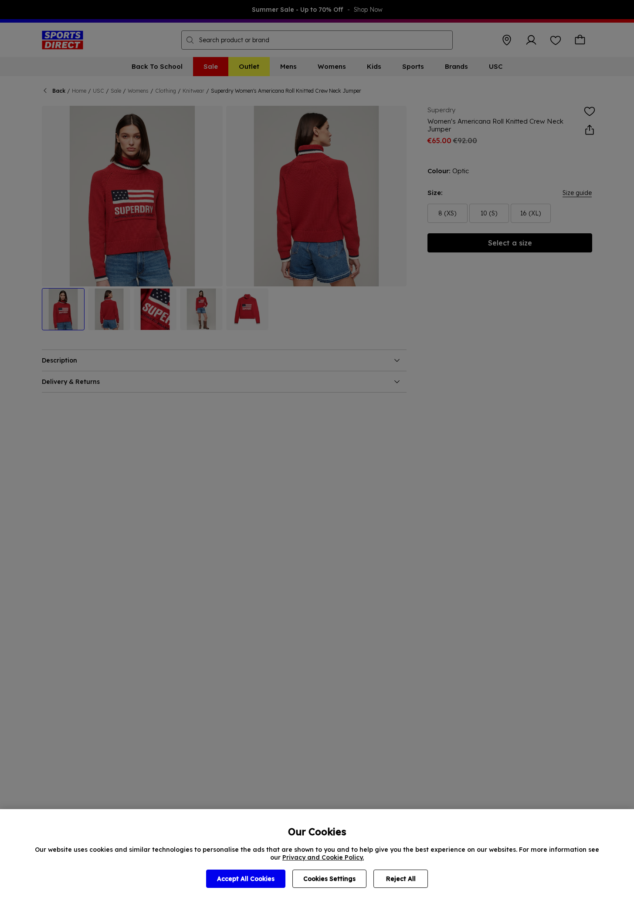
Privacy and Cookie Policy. (323, 857)
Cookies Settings (329, 879)
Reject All (401, 879)
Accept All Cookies (246, 879)
